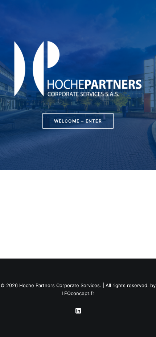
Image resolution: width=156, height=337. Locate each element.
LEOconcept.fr (78, 293)
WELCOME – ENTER (78, 121)
